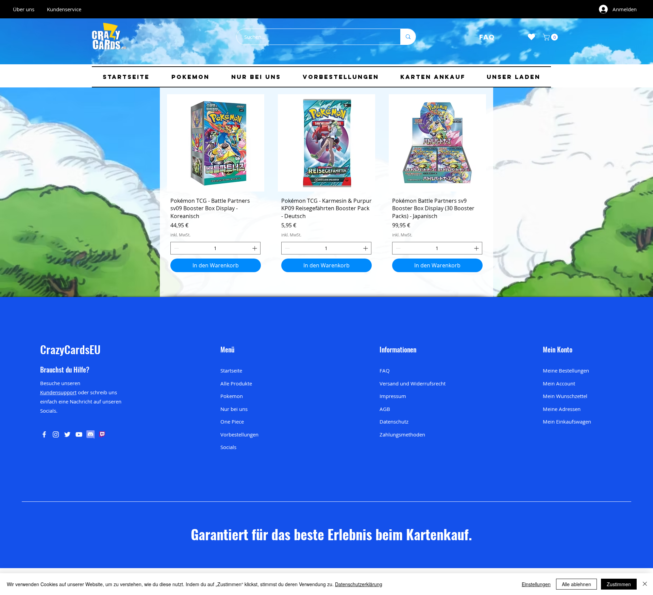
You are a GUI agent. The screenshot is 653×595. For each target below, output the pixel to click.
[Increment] (255, 248)
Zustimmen (619, 584)
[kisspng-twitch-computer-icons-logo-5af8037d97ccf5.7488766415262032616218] (102, 434)
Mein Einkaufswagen (567, 421)
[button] (551, 37)
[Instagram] (56, 434)
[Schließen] (645, 584)
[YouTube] (79, 434)
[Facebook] (44, 434)
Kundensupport (58, 392)
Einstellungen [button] (536, 584)
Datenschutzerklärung (358, 584)
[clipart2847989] (90, 434)
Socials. (48, 410)
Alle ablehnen (576, 584)
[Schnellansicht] (215, 143)
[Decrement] (175, 248)
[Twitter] (67, 434)
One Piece (232, 421)
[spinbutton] (215, 248)
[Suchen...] (408, 37)
